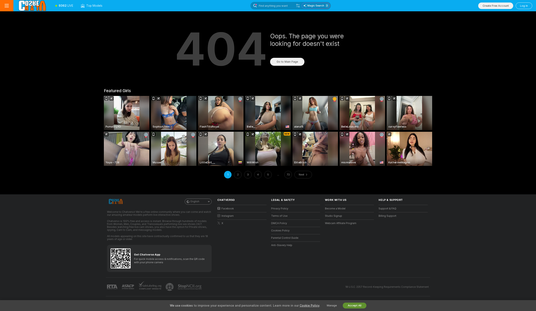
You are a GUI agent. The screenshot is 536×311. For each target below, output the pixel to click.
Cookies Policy (280, 230)
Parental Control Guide (284, 237)
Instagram (228, 215)
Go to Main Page (287, 61)
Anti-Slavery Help (281, 245)
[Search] (298, 6)
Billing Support (387, 215)
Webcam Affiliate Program (340, 223)
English (195, 201)
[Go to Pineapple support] (170, 287)
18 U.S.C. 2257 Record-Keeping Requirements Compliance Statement (387, 286)
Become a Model (335, 208)
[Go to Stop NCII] (190, 286)
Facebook (228, 208)
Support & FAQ (387, 208)
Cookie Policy (309, 305)
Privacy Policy (279, 208)
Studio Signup (333, 215)
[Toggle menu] (6, 5)
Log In (524, 5)
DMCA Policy (279, 223)
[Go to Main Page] (32, 5)
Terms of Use (279, 215)
